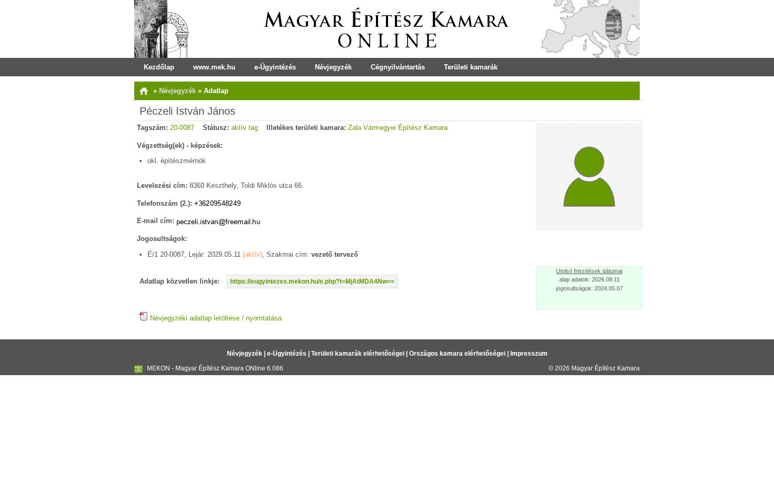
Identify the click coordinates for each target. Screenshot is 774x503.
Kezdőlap (159, 67)
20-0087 (182, 128)
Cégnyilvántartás (398, 67)
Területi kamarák (471, 67)
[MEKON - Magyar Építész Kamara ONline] (387, 29)
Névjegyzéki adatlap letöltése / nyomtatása (215, 318)
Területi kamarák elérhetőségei (357, 353)
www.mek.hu (214, 67)
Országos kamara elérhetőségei (457, 353)
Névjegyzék (333, 67)
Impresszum (529, 353)
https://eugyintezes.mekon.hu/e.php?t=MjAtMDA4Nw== (312, 281)
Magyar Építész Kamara (605, 368)
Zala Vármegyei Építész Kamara (398, 128)
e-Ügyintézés (275, 67)
